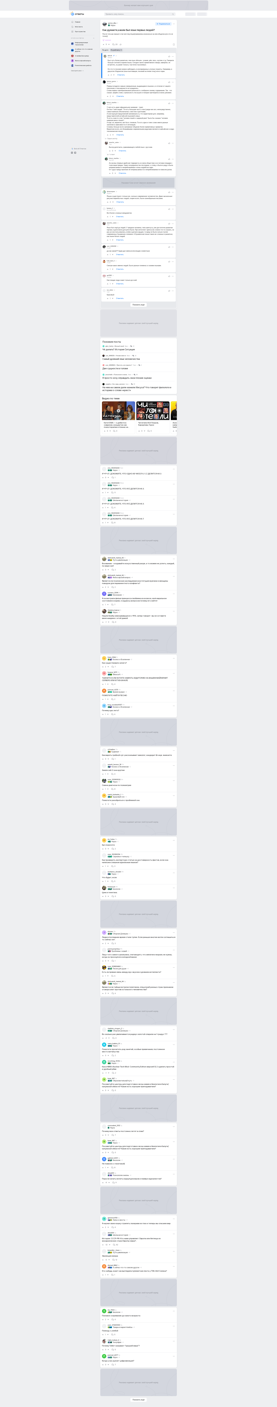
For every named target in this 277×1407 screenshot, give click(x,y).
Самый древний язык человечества (121, 359)
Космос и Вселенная (121, 659)
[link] (118, 417)
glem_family (109, 346)
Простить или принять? (124, 365)
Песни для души (119, 969)
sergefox (108, 384)
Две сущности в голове (115, 368)
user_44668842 (110, 365)
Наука (112, 25)
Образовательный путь (122, 1081)
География (117, 1342)
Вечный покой (119, 346)
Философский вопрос (122, 578)
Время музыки (119, 692)
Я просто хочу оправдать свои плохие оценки (127, 378)
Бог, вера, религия (119, 384)
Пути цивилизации (120, 560)
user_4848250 (109, 355)
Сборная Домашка (120, 934)
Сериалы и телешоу (121, 857)
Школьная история (120, 500)
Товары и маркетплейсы (122, 1327)
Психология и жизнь (120, 374)
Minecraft (116, 675)
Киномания (117, 595)
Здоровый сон (119, 797)
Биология (116, 889)
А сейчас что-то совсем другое (126, 1268)
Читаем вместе (121, 355)
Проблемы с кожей (119, 951)
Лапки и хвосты (119, 1220)
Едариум (115, 752)
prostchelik (108, 374)
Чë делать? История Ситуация (118, 349)
